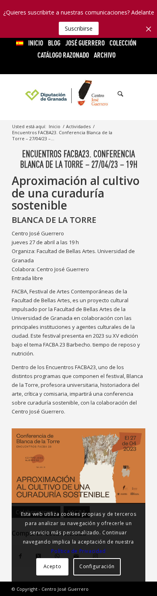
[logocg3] (78, 94)
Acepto (52, 566)
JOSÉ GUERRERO (85, 43)
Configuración (97, 566)
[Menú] (134, 94)
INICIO (35, 43)
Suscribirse (79, 28)
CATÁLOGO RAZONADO (63, 55)
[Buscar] (116, 94)
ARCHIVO (105, 55)
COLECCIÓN (122, 43)
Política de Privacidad (78, 551)
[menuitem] (19, 43)
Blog (54, 43)
